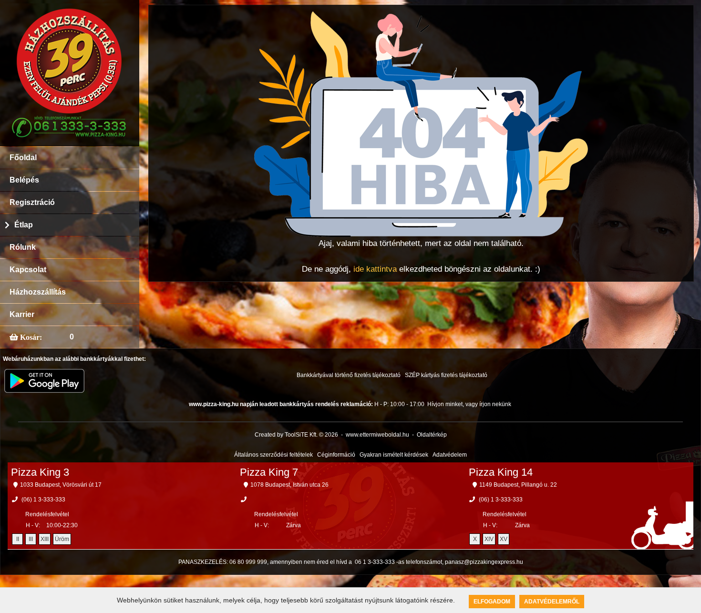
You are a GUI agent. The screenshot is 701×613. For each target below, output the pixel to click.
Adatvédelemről (551, 601)
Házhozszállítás (38, 292)
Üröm (62, 539)
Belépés (24, 180)
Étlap (23, 225)
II (17, 539)
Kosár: (30, 337)
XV (503, 539)
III (31, 539)
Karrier (22, 314)
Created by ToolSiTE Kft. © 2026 (296, 434)
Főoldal (23, 157)
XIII (45, 539)
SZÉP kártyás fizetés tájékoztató (446, 375)
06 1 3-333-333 (375, 562)
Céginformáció (336, 454)
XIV (489, 539)
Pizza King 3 (40, 472)
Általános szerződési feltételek (273, 454)
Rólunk (23, 247)
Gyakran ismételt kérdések (394, 454)
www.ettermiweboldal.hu (377, 434)
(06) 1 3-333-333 (43, 499)
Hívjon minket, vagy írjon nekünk (469, 404)
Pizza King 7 (269, 472)
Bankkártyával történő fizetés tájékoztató (349, 375)
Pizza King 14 (501, 472)
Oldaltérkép (432, 434)
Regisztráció (32, 202)
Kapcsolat (28, 270)
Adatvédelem (450, 454)
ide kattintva (375, 269)
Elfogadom (492, 601)
